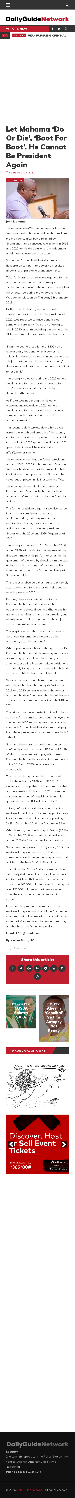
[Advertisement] (37, 81)
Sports (19, 35)
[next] (64, 1144)
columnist (20, 948)
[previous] (11, 1144)
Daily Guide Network (29, 1490)
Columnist (15, 180)
